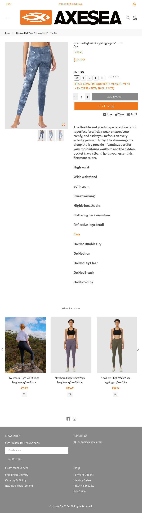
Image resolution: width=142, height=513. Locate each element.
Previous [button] (2, 349)
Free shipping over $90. (71, 4)
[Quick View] (24, 394)
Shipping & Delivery (16, 474)
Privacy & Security (84, 485)
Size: (79, 72)
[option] (41, 135)
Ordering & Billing (15, 480)
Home (7, 33)
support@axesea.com (90, 441)
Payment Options (84, 474)
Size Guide (114, 77)
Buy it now (106, 106)
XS (77, 78)
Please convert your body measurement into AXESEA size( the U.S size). (102, 86)
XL (102, 78)
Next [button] (138, 349)
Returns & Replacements (19, 485)
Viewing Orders (82, 480)
